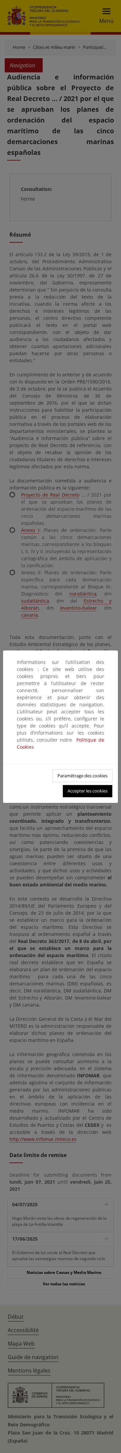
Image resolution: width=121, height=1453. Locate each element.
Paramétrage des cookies (82, 776)
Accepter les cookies (88, 791)
